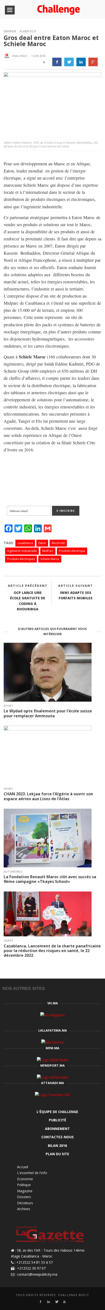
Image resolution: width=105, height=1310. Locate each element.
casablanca (25, 543)
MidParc (47, 551)
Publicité (57, 1120)
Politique (24, 1184)
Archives (23, 1208)
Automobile (13, 871)
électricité (58, 543)
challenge (19, 56)
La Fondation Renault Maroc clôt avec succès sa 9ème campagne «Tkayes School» (50, 879)
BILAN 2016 (57, 1145)
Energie (10, 31)
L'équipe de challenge (57, 1111)
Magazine (24, 1191)
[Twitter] (56, 1301)
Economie (25, 1179)
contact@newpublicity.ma (37, 1274)
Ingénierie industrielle (22, 551)
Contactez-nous (57, 1137)
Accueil (22, 1167)
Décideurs (25, 1203)
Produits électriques (21, 559)
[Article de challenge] (7, 56)
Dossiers (24, 1196)
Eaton (42, 543)
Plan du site (57, 1154)
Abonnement (57, 1128)
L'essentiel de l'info (32, 1172)
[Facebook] (40, 1301)
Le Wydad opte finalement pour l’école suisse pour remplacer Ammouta (48, 713)
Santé (8, 940)
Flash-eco (28, 31)
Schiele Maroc (49, 559)
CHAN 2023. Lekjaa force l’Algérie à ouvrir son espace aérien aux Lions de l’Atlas (48, 796)
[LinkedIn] (48, 1301)
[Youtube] (64, 1301)
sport (8, 705)
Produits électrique (72, 551)
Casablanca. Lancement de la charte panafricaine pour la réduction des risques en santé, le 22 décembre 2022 (52, 950)
